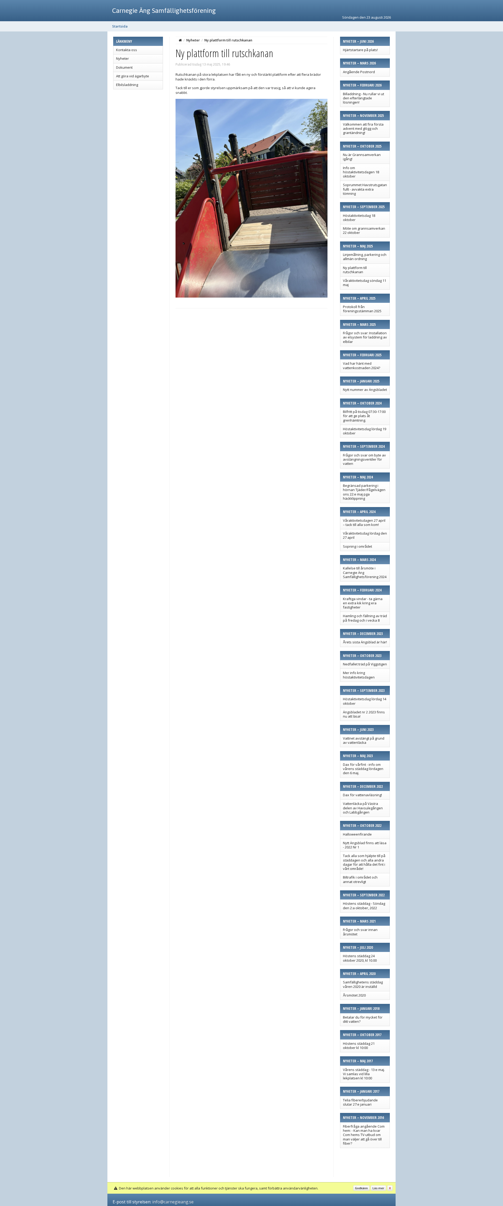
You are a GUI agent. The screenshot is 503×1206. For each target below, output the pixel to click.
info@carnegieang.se (173, 1202)
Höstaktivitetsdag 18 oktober (359, 217)
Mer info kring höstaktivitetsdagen (359, 674)
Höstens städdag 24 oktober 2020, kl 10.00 (360, 958)
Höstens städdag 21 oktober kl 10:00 (359, 1045)
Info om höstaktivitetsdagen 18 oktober (361, 172)
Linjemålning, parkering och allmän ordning (364, 256)
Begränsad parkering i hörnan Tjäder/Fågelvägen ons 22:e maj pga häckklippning (364, 492)
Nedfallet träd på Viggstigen (365, 664)
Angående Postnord (359, 71)
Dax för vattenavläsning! (362, 795)
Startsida (120, 26)
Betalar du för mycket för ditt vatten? (362, 1019)
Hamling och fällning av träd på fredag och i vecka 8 (365, 617)
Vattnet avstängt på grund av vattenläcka (363, 740)
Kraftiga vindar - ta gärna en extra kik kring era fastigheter (362, 603)
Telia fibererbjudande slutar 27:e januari (360, 1102)
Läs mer (378, 1188)
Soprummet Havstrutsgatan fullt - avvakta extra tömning (365, 189)
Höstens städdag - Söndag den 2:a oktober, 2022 (364, 905)
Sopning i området (357, 546)
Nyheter (122, 58)
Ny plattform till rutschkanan (355, 269)
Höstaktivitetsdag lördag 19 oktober (364, 431)
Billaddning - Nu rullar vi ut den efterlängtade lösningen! (363, 98)
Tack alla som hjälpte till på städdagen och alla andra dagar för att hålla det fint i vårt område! (364, 862)
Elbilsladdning (127, 84)
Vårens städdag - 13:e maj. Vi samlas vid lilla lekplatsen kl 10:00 (364, 1074)
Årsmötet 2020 (354, 995)
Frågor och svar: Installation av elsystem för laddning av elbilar (365, 337)
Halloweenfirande (357, 834)
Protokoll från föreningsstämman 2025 (362, 308)
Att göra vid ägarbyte (132, 76)
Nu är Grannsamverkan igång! (362, 156)
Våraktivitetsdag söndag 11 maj (364, 282)
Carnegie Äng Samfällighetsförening (164, 10)
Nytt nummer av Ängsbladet (365, 389)
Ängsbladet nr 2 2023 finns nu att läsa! (364, 714)
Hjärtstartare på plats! (360, 49)
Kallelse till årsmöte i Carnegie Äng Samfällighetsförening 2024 (364, 572)
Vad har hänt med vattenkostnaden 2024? (361, 365)
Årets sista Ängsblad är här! (365, 642)
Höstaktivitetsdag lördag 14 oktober (364, 701)
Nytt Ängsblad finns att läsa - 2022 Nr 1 (364, 845)
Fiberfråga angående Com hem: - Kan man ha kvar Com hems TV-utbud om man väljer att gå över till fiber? (364, 1135)
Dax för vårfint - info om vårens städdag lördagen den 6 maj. (363, 769)
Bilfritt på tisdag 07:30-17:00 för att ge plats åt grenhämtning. (364, 416)
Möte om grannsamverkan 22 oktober (364, 230)
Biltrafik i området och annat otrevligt (360, 879)
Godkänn (361, 1188)
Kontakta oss (126, 49)
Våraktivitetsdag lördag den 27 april (365, 535)
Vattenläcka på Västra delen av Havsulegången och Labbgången (363, 808)
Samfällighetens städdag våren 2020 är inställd (363, 984)
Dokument (124, 67)
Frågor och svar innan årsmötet (360, 931)
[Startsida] (180, 40)
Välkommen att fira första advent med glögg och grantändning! (363, 128)
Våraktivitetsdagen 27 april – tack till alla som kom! (364, 522)
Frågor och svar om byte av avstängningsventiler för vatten (364, 459)
